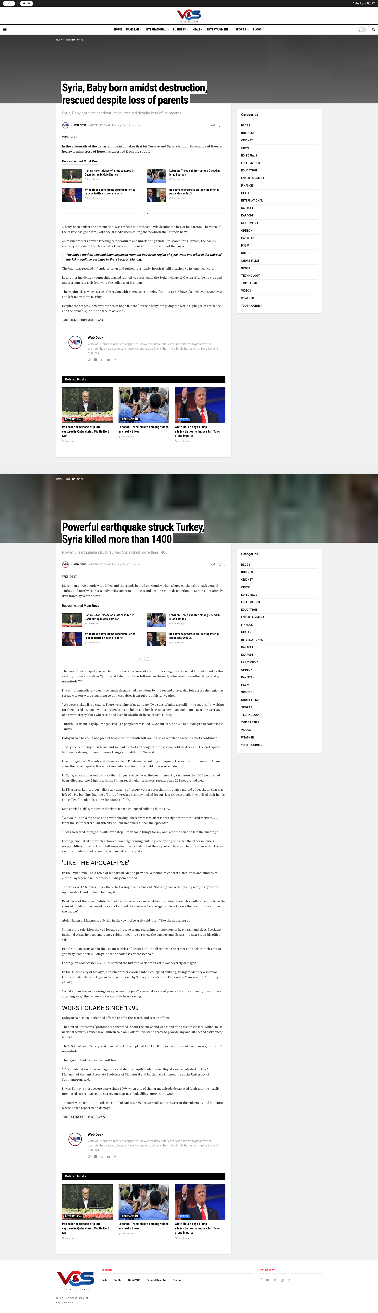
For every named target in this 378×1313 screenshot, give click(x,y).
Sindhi (27, 3)
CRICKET (247, 140)
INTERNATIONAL (155, 29)
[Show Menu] (4, 29)
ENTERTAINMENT (218, 29)
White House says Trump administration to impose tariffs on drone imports (197, 431)
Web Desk (80, 125)
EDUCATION (249, 170)
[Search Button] (373, 29)
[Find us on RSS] (289, 1280)
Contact (177, 1280)
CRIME (245, 148)
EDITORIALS (249, 155)
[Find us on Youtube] (267, 1280)
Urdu (9, 3)
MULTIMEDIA (249, 223)
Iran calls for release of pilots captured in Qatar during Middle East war (85, 431)
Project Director (156, 1280)
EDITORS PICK (250, 163)
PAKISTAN (132, 29)
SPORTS (240, 29)
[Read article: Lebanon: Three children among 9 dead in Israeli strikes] (156, 176)
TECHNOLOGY (250, 275)
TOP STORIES (250, 283)
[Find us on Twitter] (275, 1280)
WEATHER (247, 298)
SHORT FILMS (250, 260)
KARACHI (247, 208)
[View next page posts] (147, 213)
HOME (118, 29)
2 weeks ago (93, 179)
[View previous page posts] (140, 213)
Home (59, 39)
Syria (100, 320)
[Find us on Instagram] (282, 1280)
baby (73, 320)
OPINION (247, 230)
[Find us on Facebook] (261, 1280)
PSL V (245, 245)
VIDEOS (246, 290)
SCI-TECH (247, 253)
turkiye (101, 1116)
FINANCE (247, 185)
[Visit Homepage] (189, 15)
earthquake (87, 320)
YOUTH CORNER (251, 305)
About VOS (133, 1280)
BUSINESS (179, 29)
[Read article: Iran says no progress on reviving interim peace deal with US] (156, 195)
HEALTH (197, 29)
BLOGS (257, 29)
